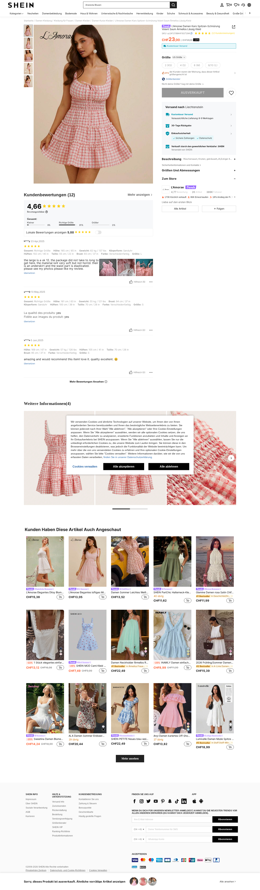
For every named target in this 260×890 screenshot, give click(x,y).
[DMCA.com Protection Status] (143, 867)
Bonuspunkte (85, 808)
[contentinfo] (185, 860)
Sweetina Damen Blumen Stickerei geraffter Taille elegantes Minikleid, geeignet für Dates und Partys (45, 739)
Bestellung (57, 814)
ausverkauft (193, 92)
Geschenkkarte (86, 812)
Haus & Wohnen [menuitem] (89, 13)
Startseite (28, 20)
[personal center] (222, 5)
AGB (28, 812)
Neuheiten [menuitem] (33, 13)
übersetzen (29, 273)
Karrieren (30, 816)
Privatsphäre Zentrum (36, 870)
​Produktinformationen (62, 835)
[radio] (168, 65)
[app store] (194, 803)
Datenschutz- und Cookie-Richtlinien (67, 870)
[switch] (98, 232)
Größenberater (59, 823)
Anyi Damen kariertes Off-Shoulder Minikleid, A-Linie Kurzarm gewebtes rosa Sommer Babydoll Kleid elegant (172, 735)
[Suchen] (173, 5)
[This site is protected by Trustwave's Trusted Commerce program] (134, 867)
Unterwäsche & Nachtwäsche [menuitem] (117, 13)
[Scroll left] (245, 13)
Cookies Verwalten (98, 870)
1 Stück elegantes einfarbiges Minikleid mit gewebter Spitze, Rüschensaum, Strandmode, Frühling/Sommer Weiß (45, 662)
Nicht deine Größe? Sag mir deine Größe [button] (182, 84)
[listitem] (45, 570)
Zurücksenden (59, 806)
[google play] (201, 803)
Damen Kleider (82, 20)
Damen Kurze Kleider (102, 20)
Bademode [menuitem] (71, 13)
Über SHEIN (31, 803)
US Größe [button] (177, 57)
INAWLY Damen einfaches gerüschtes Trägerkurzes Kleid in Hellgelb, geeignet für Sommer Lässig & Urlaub (172, 662)
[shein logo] (21, 5)
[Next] (231, 458)
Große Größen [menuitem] (240, 13)
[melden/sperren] (151, 282)
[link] (229, 5)
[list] (160, 801)
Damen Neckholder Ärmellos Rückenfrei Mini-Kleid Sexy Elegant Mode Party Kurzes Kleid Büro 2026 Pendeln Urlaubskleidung (130, 662)
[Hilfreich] (131, 282)
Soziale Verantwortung (36, 808)
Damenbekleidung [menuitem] (52, 13)
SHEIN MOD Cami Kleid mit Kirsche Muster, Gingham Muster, (87, 665)
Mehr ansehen (130, 758)
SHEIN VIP (57, 827)
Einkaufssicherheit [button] (180, 133)
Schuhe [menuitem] (171, 13)
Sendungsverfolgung (62, 818)
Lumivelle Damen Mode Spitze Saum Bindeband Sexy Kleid (215, 739)
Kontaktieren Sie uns (89, 799)
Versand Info (58, 802)
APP (194, 794)
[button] (243, 5)
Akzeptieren (139, 854)
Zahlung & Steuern (88, 803)
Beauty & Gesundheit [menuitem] (217, 13)
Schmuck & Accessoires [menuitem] (190, 13)
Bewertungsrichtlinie (35, 212)
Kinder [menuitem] (160, 13)
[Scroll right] (250, 13)
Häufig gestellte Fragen (90, 816)
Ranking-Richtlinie (61, 831)
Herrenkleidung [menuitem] (144, 13)
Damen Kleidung (44, 20)
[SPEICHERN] (231, 92)
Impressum (31, 799)
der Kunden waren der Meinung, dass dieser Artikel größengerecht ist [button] (192, 73)
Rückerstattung (59, 810)
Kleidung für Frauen (63, 20)
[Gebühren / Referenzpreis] (181, 40)
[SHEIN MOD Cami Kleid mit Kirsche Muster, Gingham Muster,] (87, 635)
